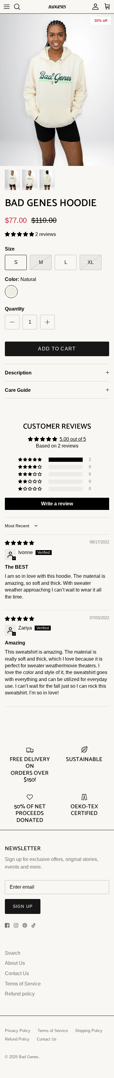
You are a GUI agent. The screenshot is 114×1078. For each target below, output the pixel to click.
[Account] (94, 6)
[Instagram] (16, 925)
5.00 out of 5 (73, 439)
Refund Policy (17, 1039)
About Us (15, 963)
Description (18, 372)
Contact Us (17, 973)
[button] (20, 234)
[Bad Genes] (57, 7)
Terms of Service (23, 983)
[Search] (20, 6)
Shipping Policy (88, 1030)
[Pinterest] (24, 925)
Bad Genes (29, 1057)
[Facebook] (7, 925)
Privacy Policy (17, 1030)
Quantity (14, 308)
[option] (57, 90)
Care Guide (18, 390)
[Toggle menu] (6, 6)
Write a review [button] (57, 503)
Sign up (23, 906)
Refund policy (20, 993)
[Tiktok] (33, 925)
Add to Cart (57, 348)
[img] (19, 543)
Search (12, 953)
